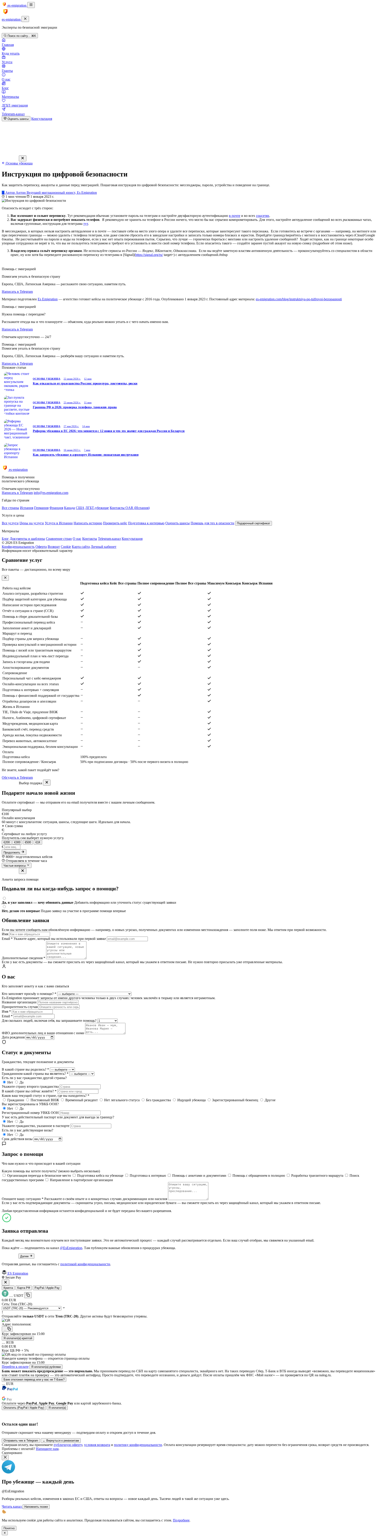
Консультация (41, 119)
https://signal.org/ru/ (149, 255)
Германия (41, 508)
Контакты (89, 539)
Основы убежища (19, 163)
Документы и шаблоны (27, 539)
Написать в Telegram (17, 291)
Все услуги (10, 523)
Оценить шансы (18, 119)
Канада (69, 508)
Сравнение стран (59, 539)
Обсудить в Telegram (17, 777)
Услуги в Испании (59, 523)
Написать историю (88, 523)
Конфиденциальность (18, 547)
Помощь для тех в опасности (212, 523)
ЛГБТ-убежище (97, 508)
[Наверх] (191, 1529)
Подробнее (181, 1520)
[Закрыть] (25, 19)
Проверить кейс (115, 523)
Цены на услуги (32, 523)
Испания (26, 508)
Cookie (66, 547)
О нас (77, 539)
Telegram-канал (109, 539)
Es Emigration (48, 299)
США (80, 508)
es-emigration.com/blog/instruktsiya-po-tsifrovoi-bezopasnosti (299, 299)
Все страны (10, 508)
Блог (5, 539)
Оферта (41, 547)
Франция (56, 508)
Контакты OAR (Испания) (130, 508)
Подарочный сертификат (253, 523)
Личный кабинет (103, 547)
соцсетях (262, 216)
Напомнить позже (36, 1506)
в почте (234, 216)
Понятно (9, 1528)
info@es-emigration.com (51, 493)
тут (85, 224)
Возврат (54, 547)
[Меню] (31, 5)
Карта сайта (81, 547)
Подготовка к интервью (146, 523)
